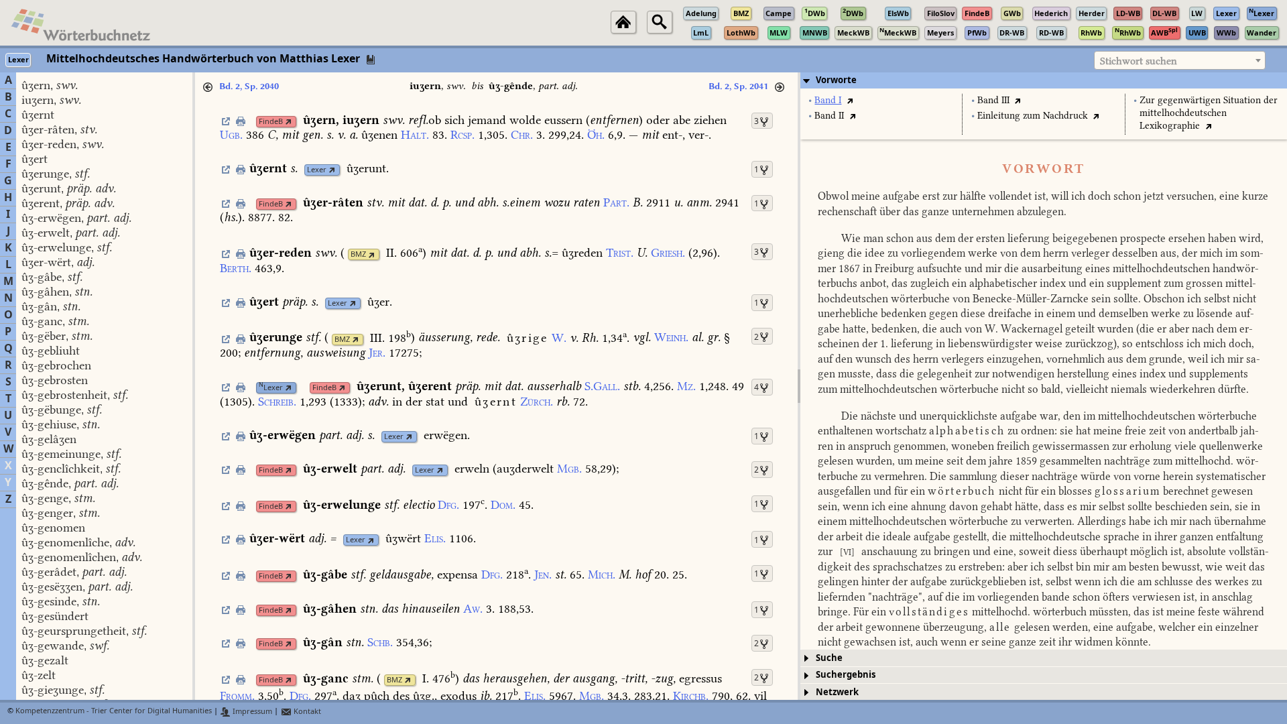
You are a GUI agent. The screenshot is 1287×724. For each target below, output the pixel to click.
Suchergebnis (845, 674)
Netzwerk (837, 692)
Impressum (251, 712)
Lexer (316, 170)
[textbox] (1180, 61)
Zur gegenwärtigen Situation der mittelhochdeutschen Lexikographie (1209, 113)
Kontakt (306, 712)
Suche (829, 658)
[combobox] (1180, 60)
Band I (827, 100)
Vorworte (836, 80)
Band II (829, 115)
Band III (993, 100)
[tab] (1043, 80)
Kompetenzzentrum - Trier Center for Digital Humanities (113, 712)
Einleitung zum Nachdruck (1032, 115)
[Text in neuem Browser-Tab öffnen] (849, 100)
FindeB (271, 122)
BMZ (358, 254)
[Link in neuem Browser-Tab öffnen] (288, 122)
